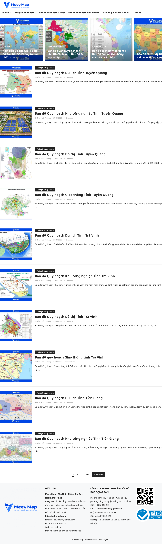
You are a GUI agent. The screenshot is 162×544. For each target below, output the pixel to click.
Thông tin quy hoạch (45, 68)
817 (87, 474)
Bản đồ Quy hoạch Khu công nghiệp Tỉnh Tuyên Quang (79, 113)
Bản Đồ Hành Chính (11, 46)
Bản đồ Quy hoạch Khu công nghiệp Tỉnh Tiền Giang (77, 438)
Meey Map (79, 539)
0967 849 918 (103, 505)
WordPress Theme (91, 539)
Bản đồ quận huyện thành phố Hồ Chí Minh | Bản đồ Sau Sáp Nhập (21, 54)
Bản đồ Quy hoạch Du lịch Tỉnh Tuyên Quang (71, 73)
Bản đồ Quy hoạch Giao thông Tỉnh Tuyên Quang (74, 194)
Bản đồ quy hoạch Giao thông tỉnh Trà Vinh (69, 357)
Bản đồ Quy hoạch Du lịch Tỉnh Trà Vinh (67, 235)
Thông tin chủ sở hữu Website (66, 530)
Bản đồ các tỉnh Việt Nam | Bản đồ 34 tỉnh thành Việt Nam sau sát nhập (64, 54)
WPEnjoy (104, 539)
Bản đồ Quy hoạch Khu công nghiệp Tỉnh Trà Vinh (75, 276)
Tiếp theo (98, 474)
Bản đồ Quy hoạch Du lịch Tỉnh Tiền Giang (69, 398)
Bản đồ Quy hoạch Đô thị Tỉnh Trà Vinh (66, 316)
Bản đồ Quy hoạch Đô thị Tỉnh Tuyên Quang (70, 154)
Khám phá (96, 50)
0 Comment (68, 77)
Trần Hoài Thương (44, 77)
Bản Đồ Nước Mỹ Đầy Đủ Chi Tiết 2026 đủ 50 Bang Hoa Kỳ (110, 55)
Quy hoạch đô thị (54, 46)
